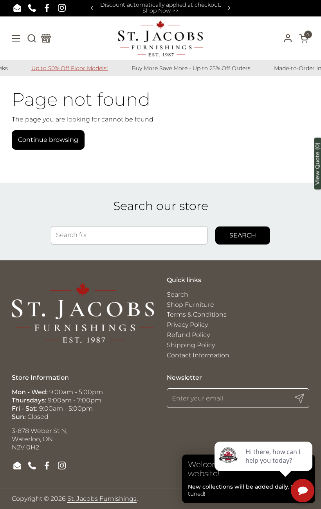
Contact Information (198, 355)
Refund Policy (188, 335)
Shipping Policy (191, 345)
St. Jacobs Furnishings (102, 498)
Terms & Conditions (197, 314)
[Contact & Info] (46, 38)
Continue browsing (48, 139)
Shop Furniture (190, 304)
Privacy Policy (187, 324)
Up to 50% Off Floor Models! (64, 68)
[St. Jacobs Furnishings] (160, 38)
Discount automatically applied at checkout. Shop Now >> (160, 8)
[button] (31, 38)
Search (242, 235)
